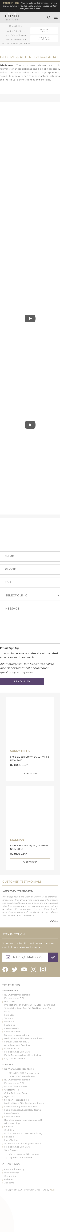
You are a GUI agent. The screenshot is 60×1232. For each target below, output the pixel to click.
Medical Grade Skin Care (17, 1051)
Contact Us (10, 1176)
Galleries (8, 1179)
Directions (30, 773)
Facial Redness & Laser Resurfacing (22, 1055)
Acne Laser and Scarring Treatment (22, 1143)
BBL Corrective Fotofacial (17, 994)
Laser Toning (11, 1140)
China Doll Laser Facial (16, 1093)
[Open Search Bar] (49, 17)
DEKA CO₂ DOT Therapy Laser (23, 1073)
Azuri (52, 1190)
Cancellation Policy (14, 1169)
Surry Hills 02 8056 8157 (44, 38)
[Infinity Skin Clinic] (12, 17)
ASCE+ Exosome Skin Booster (23, 1154)
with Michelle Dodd (15, 39)
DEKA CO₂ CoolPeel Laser (21, 1076)
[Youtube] (24, 969)
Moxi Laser (9, 1015)
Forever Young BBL (14, 998)
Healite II (9, 1021)
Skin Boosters (11, 1150)
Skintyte (8, 1018)
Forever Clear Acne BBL (16, 1041)
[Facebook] (5, 969)
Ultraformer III (11, 1048)
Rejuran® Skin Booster (20, 1157)
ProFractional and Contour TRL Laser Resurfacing (29, 1004)
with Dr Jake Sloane (15, 35)
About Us (9, 1182)
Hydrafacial (10, 1025)
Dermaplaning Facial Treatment (21, 1106)
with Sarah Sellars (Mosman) (15, 43)
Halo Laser (9, 1001)
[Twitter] (14, 969)
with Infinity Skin (15, 31)
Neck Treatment (12, 1031)
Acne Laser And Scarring (17, 1045)
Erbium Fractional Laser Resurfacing (23, 1133)
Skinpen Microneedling (16, 1035)
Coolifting (9, 1130)
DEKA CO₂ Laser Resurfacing (19, 1069)
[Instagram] (33, 969)
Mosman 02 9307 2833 (44, 30)
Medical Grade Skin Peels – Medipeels (24, 1038)
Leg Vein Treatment (14, 1058)
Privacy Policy (11, 1172)
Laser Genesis (11, 1028)
